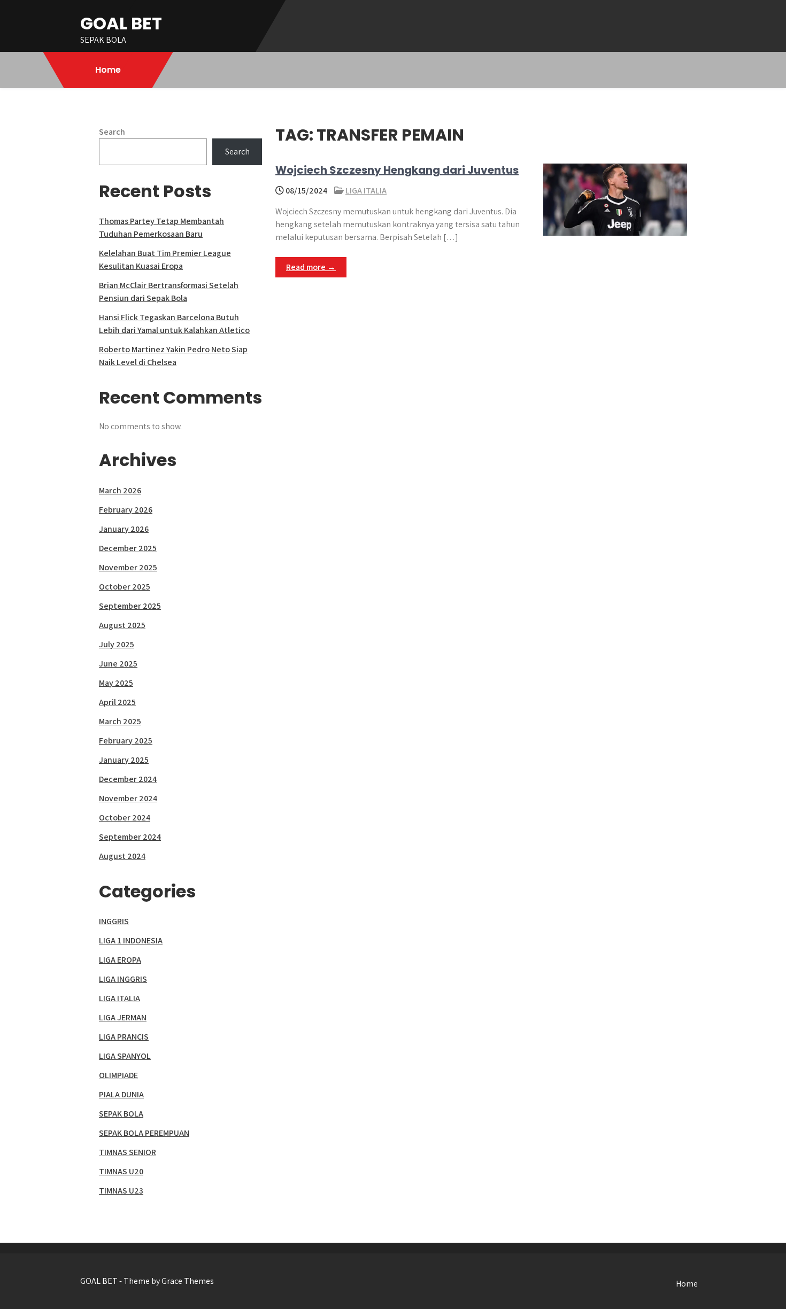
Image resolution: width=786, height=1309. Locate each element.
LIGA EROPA (120, 959)
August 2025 (122, 625)
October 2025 (124, 586)
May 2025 (116, 682)
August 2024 (122, 856)
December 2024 (128, 779)
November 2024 (128, 798)
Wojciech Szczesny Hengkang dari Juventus (397, 169)
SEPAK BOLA (121, 1113)
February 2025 (125, 740)
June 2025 (118, 663)
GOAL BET (121, 23)
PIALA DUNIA (121, 1094)
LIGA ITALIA (366, 190)
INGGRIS (114, 921)
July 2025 (116, 644)
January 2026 (124, 529)
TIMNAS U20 (121, 1171)
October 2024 (124, 817)
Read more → (311, 267)
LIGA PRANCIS (124, 1036)
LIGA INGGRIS (123, 979)
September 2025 (130, 605)
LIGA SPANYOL (125, 1056)
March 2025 (120, 721)
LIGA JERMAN (123, 1017)
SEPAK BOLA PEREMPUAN (144, 1132)
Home (108, 70)
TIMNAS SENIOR (127, 1152)
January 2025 (124, 759)
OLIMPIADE (118, 1075)
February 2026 (125, 509)
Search (112, 131)
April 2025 (117, 702)
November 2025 (128, 567)
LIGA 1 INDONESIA (131, 940)
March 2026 (120, 490)
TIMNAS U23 (121, 1190)
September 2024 (130, 836)
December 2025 (128, 548)
